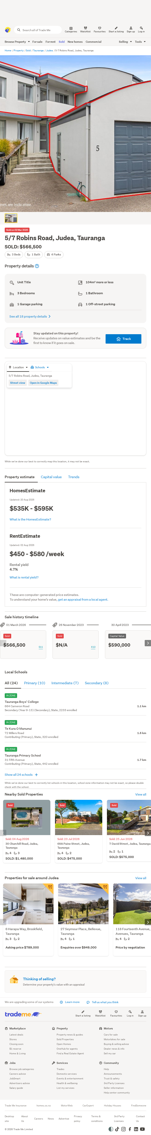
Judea (49, 50)
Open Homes (64, 1044)
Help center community (117, 1092)
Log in (141, 31)
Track (126, 339)
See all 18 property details (28, 316)
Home (8, 50)
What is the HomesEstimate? (30, 519)
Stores (13, 1039)
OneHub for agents (67, 1048)
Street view (17, 383)
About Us (24, 1119)
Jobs (12, 1063)
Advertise (64, 1118)
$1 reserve (15, 1048)
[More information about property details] (37, 266)
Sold (61, 41)
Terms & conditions (97, 1119)
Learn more (72, 1002)
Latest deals (16, 1034)
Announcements (113, 1073)
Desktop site (9, 1119)
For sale (37, 41)
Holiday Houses (112, 1105)
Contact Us (140, 1119)
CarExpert (88, 1105)
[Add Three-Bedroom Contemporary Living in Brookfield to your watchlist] (47, 888)
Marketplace (17, 1028)
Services (62, 1063)
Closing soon (16, 1044)
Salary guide (16, 1088)
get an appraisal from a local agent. (83, 599)
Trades (60, 1069)
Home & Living (17, 1053)
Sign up (131, 31)
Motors (108, 1028)
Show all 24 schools (19, 774)
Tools (138, 41)
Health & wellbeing (67, 1083)
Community (111, 1063)
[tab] (18, 367)
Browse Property (16, 41)
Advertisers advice (19, 1083)
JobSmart (14, 1078)
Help (106, 1069)
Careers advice (17, 1073)
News (51, 1118)
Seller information (114, 1088)
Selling (124, 41)
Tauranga (38, 50)
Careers (38, 1118)
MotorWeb (67, 1105)
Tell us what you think (105, 1002)
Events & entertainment (70, 1078)
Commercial (93, 41)
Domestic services (67, 1073)
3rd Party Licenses (114, 1083)
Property (19, 50)
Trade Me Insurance (16, 1105)
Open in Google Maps (43, 383)
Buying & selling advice (116, 1044)
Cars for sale (111, 1034)
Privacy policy (78, 1119)
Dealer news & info (114, 1048)
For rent (51, 41)
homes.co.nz (44, 1105)
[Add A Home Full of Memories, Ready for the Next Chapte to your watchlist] (103, 888)
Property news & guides (70, 1034)
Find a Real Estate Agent (70, 1053)
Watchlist (100, 1015)
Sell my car (110, 1053)
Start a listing (83, 1015)
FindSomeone (138, 1105)
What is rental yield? (24, 577)
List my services (65, 1088)
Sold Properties (65, 1039)
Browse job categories (21, 1069)
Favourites (116, 1015)
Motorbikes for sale (114, 1039)
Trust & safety (112, 1078)
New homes (75, 41)
